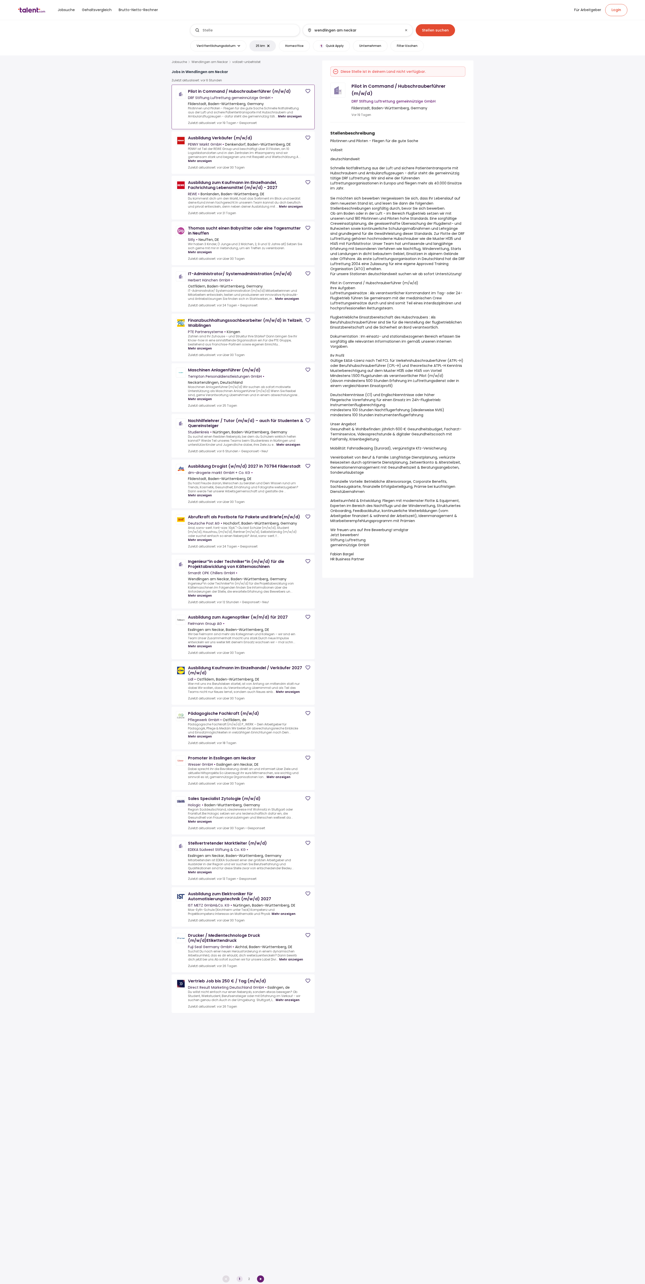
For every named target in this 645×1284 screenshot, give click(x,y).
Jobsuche (179, 61)
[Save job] (307, 91)
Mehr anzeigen (290, 116)
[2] (260, 1278)
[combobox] (249, 30)
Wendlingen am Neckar (209, 61)
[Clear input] (406, 30)
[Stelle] (245, 30)
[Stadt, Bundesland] (353, 30)
